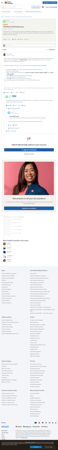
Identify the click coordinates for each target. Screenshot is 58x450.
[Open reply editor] (29, 45)
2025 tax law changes (35, 356)
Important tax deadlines (35, 351)
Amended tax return (34, 335)
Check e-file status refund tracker (37, 370)
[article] (29, 73)
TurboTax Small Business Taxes (37, 296)
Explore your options (29, 208)
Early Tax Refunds (6, 300)
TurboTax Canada (6, 293)
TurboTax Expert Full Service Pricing (38, 289)
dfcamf (7, 20)
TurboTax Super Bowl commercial (9, 395)
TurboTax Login (5, 375)
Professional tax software (35, 400)
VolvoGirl (9, 247)
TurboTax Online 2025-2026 (8, 275)
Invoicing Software (34, 416)
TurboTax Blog (5, 291)
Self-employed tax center (7, 282)
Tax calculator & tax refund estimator (38, 366)
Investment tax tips (34, 347)
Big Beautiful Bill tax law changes (9, 379)
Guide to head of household (36, 326)
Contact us (4, 366)
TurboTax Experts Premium (36, 284)
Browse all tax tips (34, 322)
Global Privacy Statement (30, 442)
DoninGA (9, 251)
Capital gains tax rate (35, 338)
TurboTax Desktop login (7, 320)
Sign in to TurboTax (30, 150)
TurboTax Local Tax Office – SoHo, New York (40, 307)
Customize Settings (48, 447)
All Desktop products (6, 324)
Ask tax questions (6, 11)
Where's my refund (6, 368)
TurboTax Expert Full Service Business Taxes (40, 291)
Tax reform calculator (35, 386)
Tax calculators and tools (35, 364)
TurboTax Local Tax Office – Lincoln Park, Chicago (41, 313)
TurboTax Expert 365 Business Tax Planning (40, 298)
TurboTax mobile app (6, 298)
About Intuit (4, 430)
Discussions (8, 16)
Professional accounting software (37, 402)
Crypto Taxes (5, 287)
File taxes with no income (36, 331)
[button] (36, 7)
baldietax (9, 259)
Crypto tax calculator (34, 377)
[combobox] (11, 7)
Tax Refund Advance (6, 284)
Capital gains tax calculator (36, 379)
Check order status (6, 329)
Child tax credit (33, 349)
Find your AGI (33, 342)
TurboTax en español (6, 302)
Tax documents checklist (35, 384)
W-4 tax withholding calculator (37, 373)
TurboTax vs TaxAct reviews (8, 402)
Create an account (29, 154)
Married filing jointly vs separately (37, 324)
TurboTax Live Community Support (9, 364)
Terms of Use (24, 437)
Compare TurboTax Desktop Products (10, 322)
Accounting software (34, 393)
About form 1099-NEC (35, 333)
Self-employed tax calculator (36, 375)
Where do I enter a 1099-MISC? (39, 65)
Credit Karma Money (6, 289)
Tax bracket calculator (35, 368)
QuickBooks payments (35, 398)
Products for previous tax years (9, 296)
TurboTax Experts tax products (37, 282)
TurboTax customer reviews (8, 393)
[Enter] (2, 7)
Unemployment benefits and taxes (38, 344)
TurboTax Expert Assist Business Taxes (38, 293)
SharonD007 (9, 54)
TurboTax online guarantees (8, 278)
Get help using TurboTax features (33, 11)
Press (3, 434)
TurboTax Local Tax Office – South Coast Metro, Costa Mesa (42, 310)
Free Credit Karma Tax (35, 407)
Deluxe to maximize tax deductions (38, 275)
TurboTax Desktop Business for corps (10, 333)
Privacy (3, 436)
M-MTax (8, 243)
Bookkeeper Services (35, 413)
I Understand (35, 447)
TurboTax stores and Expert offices (38, 300)
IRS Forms (4, 280)
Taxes (13, 16)
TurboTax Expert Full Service (36, 287)
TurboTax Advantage (6, 331)
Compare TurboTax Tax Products (9, 273)
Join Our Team (5, 432)
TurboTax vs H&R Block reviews (9, 398)
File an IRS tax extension (7, 370)
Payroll (31, 395)
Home (2, 16)
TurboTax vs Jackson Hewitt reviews (10, 404)
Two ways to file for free (7, 373)
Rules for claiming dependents (37, 329)
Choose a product (18, 11)
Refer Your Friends (6, 382)
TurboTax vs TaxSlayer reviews (8, 400)
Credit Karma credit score (36, 404)
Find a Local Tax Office (35, 305)
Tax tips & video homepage (36, 320)
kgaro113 (13, 112)
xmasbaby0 (9, 255)
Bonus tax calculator (34, 382)
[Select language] (43, 7)
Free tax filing (33, 273)
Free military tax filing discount (37, 280)
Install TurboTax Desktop (7, 326)
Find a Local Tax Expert (35, 302)
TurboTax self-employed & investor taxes (39, 278)
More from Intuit (33, 409)
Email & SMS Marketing (35, 411)
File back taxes (33, 340)
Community (4, 377)
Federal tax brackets (34, 354)
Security (3, 439)
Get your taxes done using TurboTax (24, 16)
